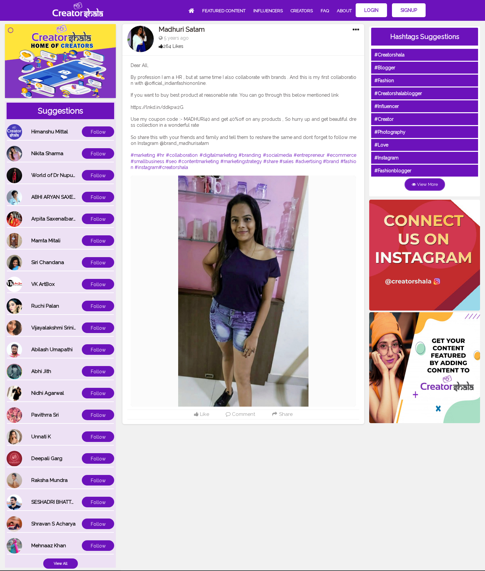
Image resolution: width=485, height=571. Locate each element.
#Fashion (384, 80)
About (344, 10)
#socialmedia (277, 155)
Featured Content (223, 10)
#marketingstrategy (241, 161)
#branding (250, 155)
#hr (160, 155)
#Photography (389, 132)
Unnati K (41, 437)
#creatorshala (173, 167)
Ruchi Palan (45, 306)
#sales (286, 161)
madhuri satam (182, 29)
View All (60, 563)
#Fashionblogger (392, 170)
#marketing (143, 155)
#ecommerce (341, 155)
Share (285, 414)
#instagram (147, 167)
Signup (409, 10)
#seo (171, 161)
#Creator (384, 119)
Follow (98, 132)
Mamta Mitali (45, 241)
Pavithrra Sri (45, 415)
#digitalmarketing (218, 155)
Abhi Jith (41, 371)
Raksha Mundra (49, 480)
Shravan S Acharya (53, 524)
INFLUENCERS (268, 10)
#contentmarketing (198, 161)
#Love (381, 145)
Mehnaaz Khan (48, 546)
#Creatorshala (389, 54)
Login (371, 10)
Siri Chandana (47, 262)
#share (270, 161)
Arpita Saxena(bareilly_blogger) (68, 219)
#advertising (308, 161)
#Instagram (386, 157)
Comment (243, 414)
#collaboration (182, 155)
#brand (331, 161)
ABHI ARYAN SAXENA (55, 197)
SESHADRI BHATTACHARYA (62, 502)
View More (427, 184)
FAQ (325, 10)
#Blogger (384, 67)
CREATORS (302, 10)
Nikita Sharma (47, 153)
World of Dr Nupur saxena (62, 175)
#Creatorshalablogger (398, 93)
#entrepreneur (309, 155)
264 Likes (173, 46)
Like (204, 414)
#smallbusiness (147, 161)
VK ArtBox (43, 284)
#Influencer (386, 106)
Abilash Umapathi (52, 350)
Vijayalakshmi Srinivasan (59, 328)
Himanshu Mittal (49, 132)
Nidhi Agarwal (47, 393)
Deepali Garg (46, 458)
